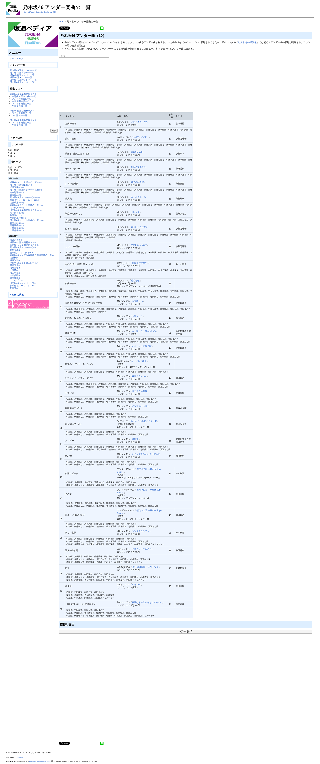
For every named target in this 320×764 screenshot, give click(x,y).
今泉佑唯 (15, 275)
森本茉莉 (17, 223)
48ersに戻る (17, 294)
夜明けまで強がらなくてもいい (147, 602)
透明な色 (135, 280)
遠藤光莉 (15, 260)
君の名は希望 (137, 182)
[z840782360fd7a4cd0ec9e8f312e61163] (59, 58)
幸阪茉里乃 (18, 217)
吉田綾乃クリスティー (21, 252)
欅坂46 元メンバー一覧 (21, 77)
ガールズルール (138, 197)
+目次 (62, 55)
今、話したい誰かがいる (144, 331)
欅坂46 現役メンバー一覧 (22, 75)
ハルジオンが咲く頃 (142, 346)
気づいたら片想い (139, 227)
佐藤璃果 (17, 202)
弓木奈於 (17, 207)
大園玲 (16, 195)
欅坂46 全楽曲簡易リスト (22, 111)
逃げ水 (135, 439)
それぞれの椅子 (138, 361)
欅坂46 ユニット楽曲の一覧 (26, 182)
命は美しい (137, 301)
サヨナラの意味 (139, 391)
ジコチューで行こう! (142, 549)
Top (61, 21)
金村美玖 (15, 250)
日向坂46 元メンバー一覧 (22, 82)
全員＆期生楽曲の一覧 (23, 101)
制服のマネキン (138, 167)
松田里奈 (15, 273)
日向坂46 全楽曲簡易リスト (23, 120)
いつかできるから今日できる (146, 454)
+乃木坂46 (186, 631)
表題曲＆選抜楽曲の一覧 (24, 96)
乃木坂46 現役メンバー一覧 (23, 70)
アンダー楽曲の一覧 (22, 99)
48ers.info (19, 757)
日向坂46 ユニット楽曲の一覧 (27, 220)
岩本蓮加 (15, 278)
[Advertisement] (159, 83)
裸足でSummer (139, 376)
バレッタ (135, 212)
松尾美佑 (15, 267)
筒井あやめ (16, 239)
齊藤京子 (15, 265)
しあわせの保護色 (247, 42)
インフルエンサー (140, 406)
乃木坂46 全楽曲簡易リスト (23, 94)
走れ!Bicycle (137, 152)
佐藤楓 (14, 257)
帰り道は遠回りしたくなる (145, 567)
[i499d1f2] (107, 35)
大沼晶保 (17, 230)
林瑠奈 (16, 215)
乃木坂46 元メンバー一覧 (22, 73)
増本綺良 (17, 213)
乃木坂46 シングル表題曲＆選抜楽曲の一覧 (32, 255)
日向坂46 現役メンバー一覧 (23, 80)
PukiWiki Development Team (40, 761)
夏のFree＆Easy (139, 245)
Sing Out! (136, 584)
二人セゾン (16, 280)
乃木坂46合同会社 (21, 185)
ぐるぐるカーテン (139, 122)
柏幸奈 (14, 288)
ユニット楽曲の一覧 (22, 103)
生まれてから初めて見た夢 (144, 421)
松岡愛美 (17, 187)
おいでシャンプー (140, 137)
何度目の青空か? (140, 263)
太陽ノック (137, 316)
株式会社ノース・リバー (24, 200)
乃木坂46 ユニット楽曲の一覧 (27, 205)
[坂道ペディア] (33, 34)
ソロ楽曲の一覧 (19, 106)
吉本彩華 (17, 192)
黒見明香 (17, 225)
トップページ (16, 58)
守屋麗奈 (17, 228)
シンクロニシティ (140, 531)
